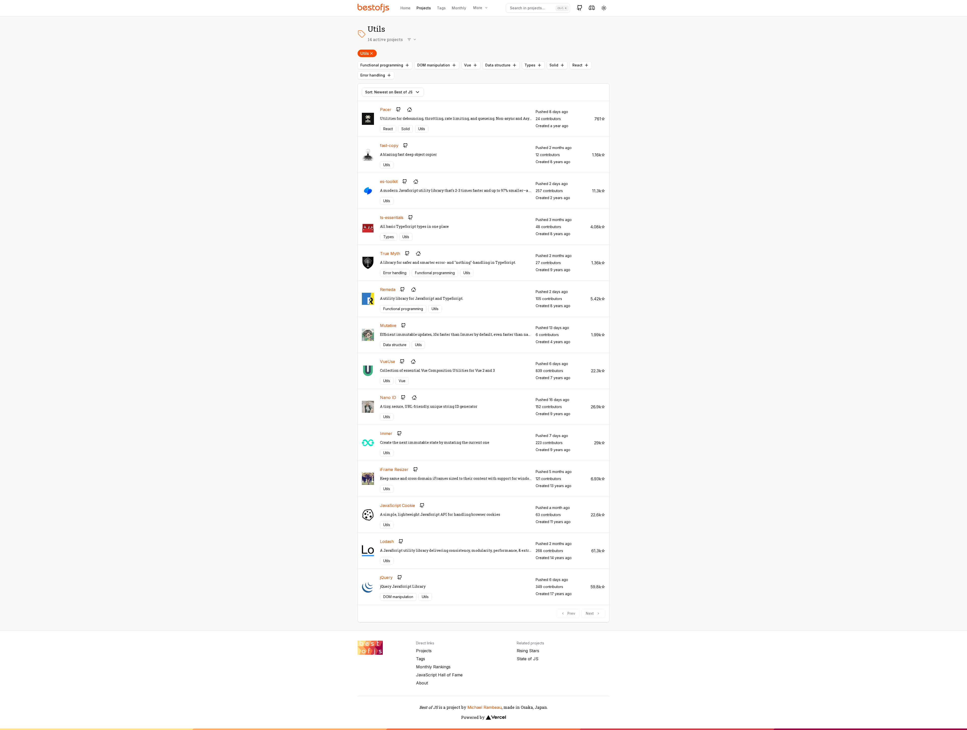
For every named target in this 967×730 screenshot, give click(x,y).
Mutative (388, 325)
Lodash (387, 541)
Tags (441, 8)
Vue (467, 65)
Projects (424, 8)
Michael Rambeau (484, 707)
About (422, 682)
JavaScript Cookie (397, 505)
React (577, 65)
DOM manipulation (433, 65)
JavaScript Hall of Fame (439, 674)
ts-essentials (391, 217)
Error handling (372, 75)
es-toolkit (389, 181)
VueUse (387, 361)
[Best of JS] (374, 8)
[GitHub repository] (398, 109)
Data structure (497, 65)
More (477, 8)
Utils (364, 53)
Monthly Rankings (433, 666)
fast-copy (389, 145)
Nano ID (388, 397)
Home (405, 8)
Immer (386, 433)
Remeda (387, 289)
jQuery (386, 577)
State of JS (527, 658)
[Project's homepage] (409, 109)
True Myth (390, 253)
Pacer (385, 109)
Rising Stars (528, 650)
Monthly (459, 8)
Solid (553, 65)
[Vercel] (496, 717)
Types (530, 65)
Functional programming (381, 65)
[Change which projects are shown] (412, 39)
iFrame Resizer (394, 469)
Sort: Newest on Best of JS (388, 92)
